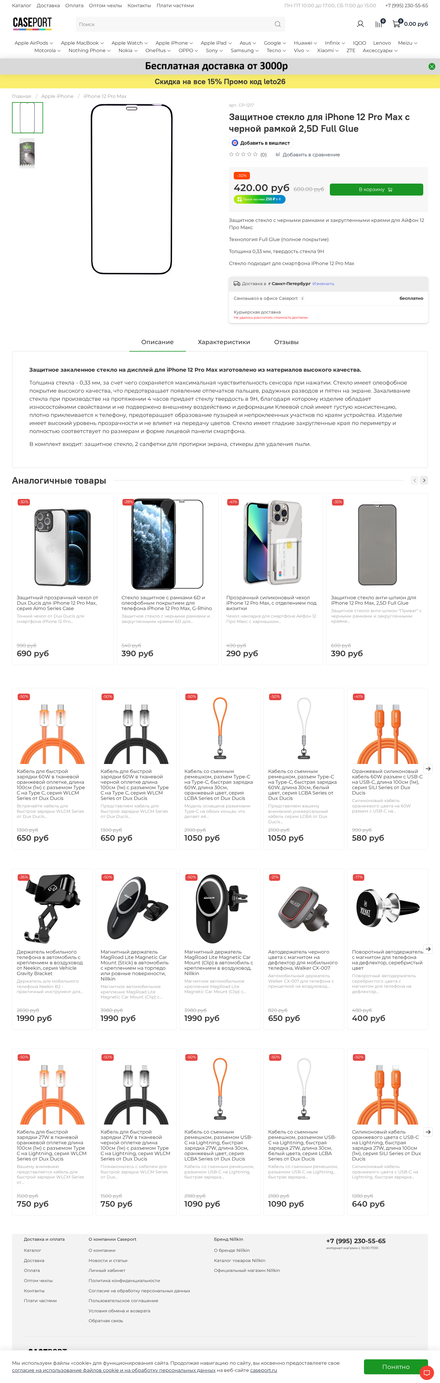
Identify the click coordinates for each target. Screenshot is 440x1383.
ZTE (351, 50)
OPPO (186, 50)
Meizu (405, 43)
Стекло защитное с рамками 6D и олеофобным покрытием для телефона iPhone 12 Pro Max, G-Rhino (167, 603)
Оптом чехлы (105, 5)
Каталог (21, 5)
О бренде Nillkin (232, 1250)
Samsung (242, 50)
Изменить (323, 283)
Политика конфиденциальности (124, 1280)
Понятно (396, 1366)
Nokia (125, 50)
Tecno (274, 50)
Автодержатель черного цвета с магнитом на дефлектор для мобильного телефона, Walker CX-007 (303, 960)
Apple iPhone (172, 43)
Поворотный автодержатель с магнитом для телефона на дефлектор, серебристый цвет (387, 960)
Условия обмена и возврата (119, 1311)
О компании (102, 1250)
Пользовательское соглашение (123, 1300)
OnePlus (155, 50)
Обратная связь (106, 1320)
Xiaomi (325, 50)
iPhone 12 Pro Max (105, 96)
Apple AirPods (31, 43)
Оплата (74, 5)
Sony (212, 50)
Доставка (48, 5)
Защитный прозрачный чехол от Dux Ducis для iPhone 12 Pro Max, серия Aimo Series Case (57, 603)
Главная (21, 96)
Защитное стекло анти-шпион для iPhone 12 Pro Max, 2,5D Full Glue (373, 600)
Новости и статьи (108, 1260)
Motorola (45, 50)
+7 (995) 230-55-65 (406, 5)
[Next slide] (208, 189)
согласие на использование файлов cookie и (68, 1370)
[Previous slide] (58, 189)
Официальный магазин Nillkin (247, 1270)
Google (272, 43)
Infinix (332, 43)
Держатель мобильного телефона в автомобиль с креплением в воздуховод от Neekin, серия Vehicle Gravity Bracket (50, 962)
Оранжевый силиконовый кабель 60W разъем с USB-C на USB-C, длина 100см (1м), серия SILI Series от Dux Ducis (387, 782)
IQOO (359, 43)
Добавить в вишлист (265, 143)
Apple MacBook (80, 43)
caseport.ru (263, 1370)
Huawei (303, 43)
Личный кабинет (107, 1270)
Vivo (299, 50)
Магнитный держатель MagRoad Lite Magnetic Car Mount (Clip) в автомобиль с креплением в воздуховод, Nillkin (218, 962)
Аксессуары (378, 50)
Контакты (139, 5)
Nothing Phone (87, 50)
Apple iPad (214, 43)
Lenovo (382, 43)
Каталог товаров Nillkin (239, 1260)
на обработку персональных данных (170, 1370)
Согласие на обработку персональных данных (139, 1290)
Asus (245, 43)
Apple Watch (127, 43)
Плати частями (175, 5)
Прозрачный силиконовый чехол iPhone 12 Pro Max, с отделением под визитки (271, 603)
